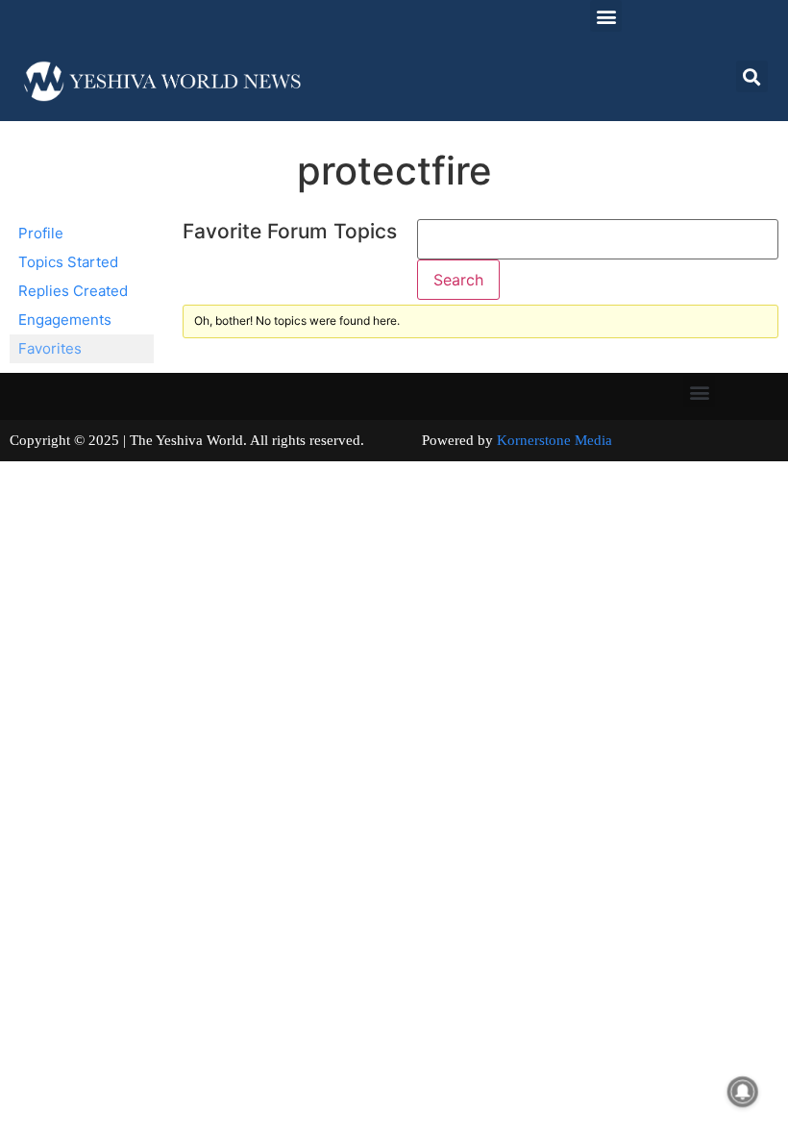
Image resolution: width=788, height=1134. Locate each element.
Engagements (64, 319)
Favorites (50, 348)
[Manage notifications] (742, 1091)
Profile (40, 233)
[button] (606, 16)
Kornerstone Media (554, 440)
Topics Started (68, 262)
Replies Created (73, 291)
